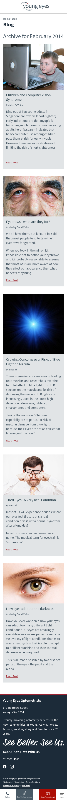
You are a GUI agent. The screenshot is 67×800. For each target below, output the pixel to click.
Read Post (12, 162)
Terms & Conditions (33, 782)
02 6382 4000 (11, 759)
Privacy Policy (19, 782)
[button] (63, 795)
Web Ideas (26, 786)
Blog (14, 18)
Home (6, 18)
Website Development (11, 786)
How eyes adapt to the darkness (29, 608)
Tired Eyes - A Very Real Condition (31, 500)
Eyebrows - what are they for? (28, 221)
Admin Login (7, 782)
